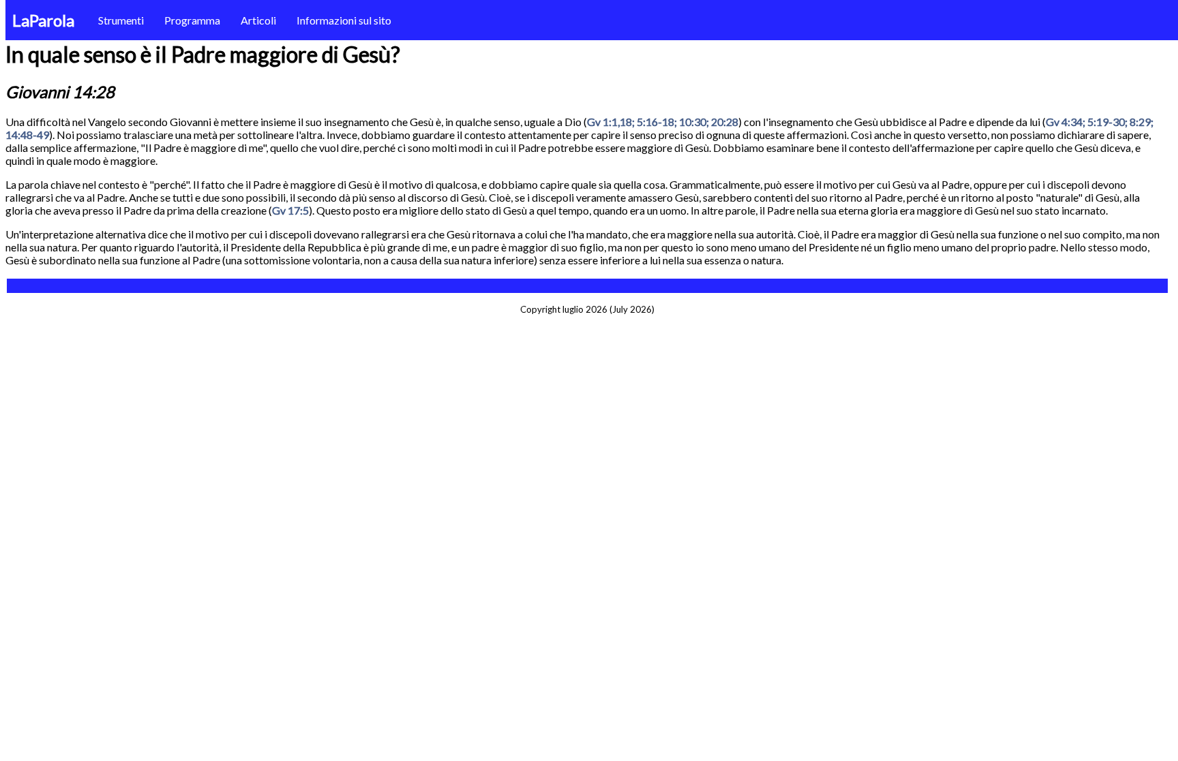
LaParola (43, 20)
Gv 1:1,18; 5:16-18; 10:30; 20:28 (662, 121)
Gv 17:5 (290, 210)
